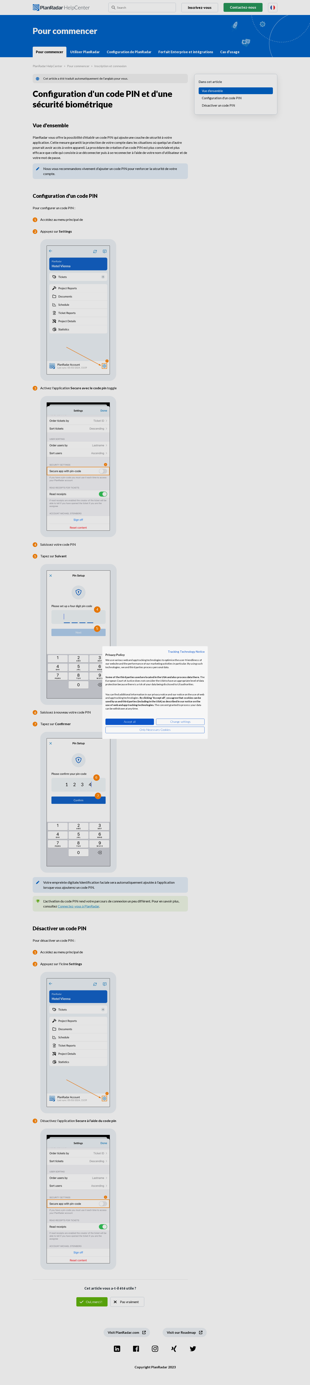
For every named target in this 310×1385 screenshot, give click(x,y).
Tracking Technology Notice (186, 651)
